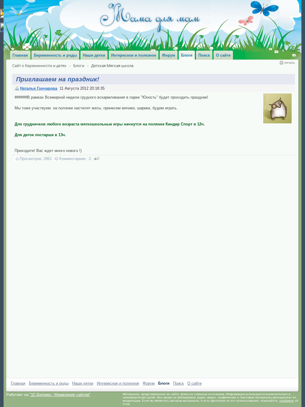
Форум (149, 383)
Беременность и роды (49, 383)
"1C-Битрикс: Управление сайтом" (60, 394)
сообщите (286, 400)
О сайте (194, 383)
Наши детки (82, 383)
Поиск (178, 383)
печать (289, 62)
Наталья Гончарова (38, 88)
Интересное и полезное (118, 383)
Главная (18, 383)
